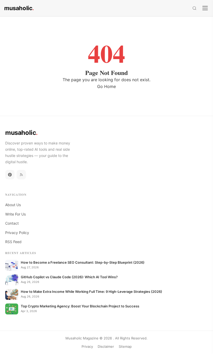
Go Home (106, 86)
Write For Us (15, 214)
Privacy (87, 346)
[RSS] (21, 174)
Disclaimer (106, 346)
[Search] (194, 8)
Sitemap (125, 346)
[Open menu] (205, 8)
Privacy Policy (17, 232)
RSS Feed (13, 241)
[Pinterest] (10, 174)
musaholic (19, 8)
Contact (12, 223)
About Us (13, 205)
